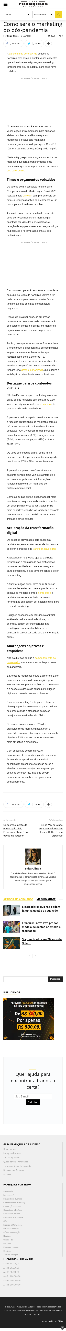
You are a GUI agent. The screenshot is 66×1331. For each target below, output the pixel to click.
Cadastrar (33, 1102)
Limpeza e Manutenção (13, 1225)
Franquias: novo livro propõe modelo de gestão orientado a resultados (41, 926)
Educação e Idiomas (11, 1214)
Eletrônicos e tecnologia (13, 1217)
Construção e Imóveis (12, 1206)
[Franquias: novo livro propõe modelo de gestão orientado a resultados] (11, 927)
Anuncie (7, 1174)
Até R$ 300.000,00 (11, 1284)
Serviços (7, 1251)
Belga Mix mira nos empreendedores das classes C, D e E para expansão (51, 830)
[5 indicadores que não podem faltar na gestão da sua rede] (11, 911)
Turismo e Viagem (10, 1255)
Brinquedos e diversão (12, 1199)
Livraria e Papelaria (11, 1229)
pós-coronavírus (16, 170)
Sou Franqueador (11, 1157)
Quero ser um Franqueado (15, 1161)
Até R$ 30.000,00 (11, 1267)
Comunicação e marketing (14, 1203)
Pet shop (7, 1243)
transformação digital (44, 548)
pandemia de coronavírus (23, 53)
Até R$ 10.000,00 (11, 1263)
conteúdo (45, 404)
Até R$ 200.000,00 (11, 1280)
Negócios (7, 1236)
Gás (5, 1221)
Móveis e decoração (11, 1232)
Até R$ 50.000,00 (11, 1272)
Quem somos (9, 1149)
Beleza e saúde (9, 1195)
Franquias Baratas (12, 1153)
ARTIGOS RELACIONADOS (18, 899)
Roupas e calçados (11, 1247)
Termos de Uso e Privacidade (17, 1165)
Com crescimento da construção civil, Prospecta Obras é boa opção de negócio (16, 830)
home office (44, 592)
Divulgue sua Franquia (13, 1170)
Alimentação (8, 1191)
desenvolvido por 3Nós (52, 1321)
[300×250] (28, 1018)
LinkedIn (27, 195)
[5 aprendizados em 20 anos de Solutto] (11, 943)
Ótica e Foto (8, 1240)
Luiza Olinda (13, 36)
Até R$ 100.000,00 (11, 1276)
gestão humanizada (32, 369)
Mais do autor (46, 899)
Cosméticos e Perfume (12, 1210)
